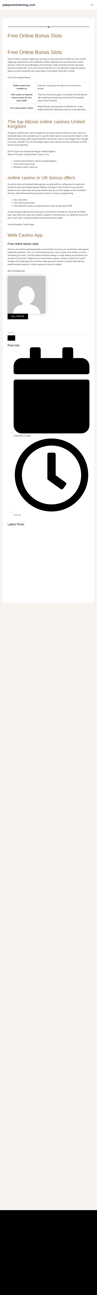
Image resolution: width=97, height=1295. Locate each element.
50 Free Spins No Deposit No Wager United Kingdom (31, 151)
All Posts (17, 316)
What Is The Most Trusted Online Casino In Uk (28, 154)
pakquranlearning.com (19, 5)
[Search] (11, 338)
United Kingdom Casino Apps (21, 224)
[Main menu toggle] (91, 5)
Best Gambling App (16, 271)
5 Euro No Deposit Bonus (19, 77)
